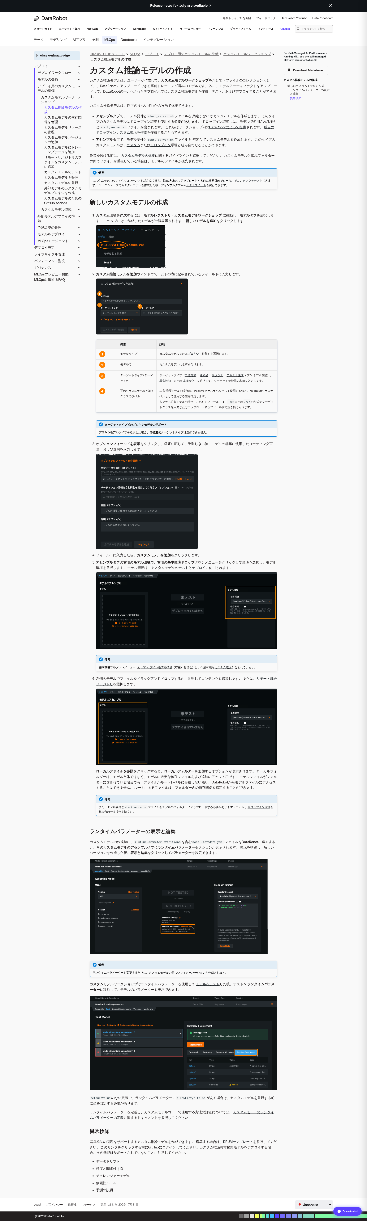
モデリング (58, 40)
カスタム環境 (223, 667)
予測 (95, 40)
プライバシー (54, 1204)
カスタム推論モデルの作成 (63, 109)
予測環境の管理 (49, 227)
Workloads (139, 28)
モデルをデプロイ (51, 234)
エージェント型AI (69, 28)
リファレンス (215, 28)
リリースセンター (190, 28)
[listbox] (314, 1204)
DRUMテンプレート (238, 1142)
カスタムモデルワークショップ (58, 99)
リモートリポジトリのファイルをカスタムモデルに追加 (63, 161)
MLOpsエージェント (52, 241)
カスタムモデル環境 (56, 209)
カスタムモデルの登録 (61, 183)
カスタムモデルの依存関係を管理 (63, 119)
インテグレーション (158, 40)
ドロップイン (160, 145)
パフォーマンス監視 (49, 261)
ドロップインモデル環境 (156, 667)
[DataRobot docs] (50, 18)
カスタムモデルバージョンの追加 (63, 139)
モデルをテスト (207, 984)
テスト (183, 568)
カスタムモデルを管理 (61, 177)
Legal (37, 1204)
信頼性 (72, 1204)
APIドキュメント (163, 28)
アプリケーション (115, 28)
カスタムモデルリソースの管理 (63, 129)
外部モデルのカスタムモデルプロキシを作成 (63, 190)
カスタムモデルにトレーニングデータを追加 (63, 149)
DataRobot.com (322, 18)
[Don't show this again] (330, 5)
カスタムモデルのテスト (63, 172)
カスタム (133, 145)
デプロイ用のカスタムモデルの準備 (56, 88)
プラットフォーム (240, 28)
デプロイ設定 (44, 247)
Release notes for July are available (179, 5)
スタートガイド (43, 28)
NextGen (92, 28)
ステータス (88, 1204)
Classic (285, 28)
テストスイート (196, 185)
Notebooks (129, 40)
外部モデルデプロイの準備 (56, 218)
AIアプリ (79, 40)
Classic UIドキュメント (107, 54)
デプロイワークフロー (54, 73)
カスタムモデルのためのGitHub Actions (63, 200)
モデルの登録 (47, 79)
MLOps (110, 40)
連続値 (204, 375)
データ (39, 40)
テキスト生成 (235, 375)
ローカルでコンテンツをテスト (242, 180)
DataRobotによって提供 (227, 127)
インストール (266, 28)
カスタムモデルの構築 (138, 155)
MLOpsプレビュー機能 (51, 274)
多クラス (217, 375)
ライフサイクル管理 (49, 254)
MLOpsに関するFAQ (49, 280)
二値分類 (190, 375)
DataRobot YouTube (294, 18)
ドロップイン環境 (259, 807)
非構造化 (188, 381)
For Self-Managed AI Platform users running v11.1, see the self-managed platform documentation (305, 56)
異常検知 (165, 381)
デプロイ (41, 66)
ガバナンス (42, 267)
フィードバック (266, 18)
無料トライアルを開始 (237, 18)
